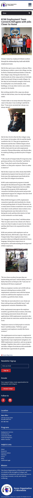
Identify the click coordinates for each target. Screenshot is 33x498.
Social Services (5, 434)
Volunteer (4, 455)
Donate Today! (8, 389)
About (3, 449)
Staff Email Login (5, 460)
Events (3, 457)
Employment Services (7, 432)
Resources (4, 451)
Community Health (6, 436)
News (4, 13)
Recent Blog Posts (8, 355)
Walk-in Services (5, 439)
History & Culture (6, 453)
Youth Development (6, 438)
